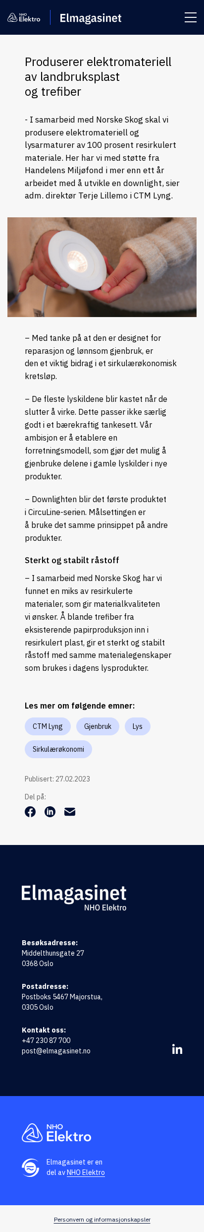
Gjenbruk (97, 726)
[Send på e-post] (69, 814)
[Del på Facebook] (31, 814)
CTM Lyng (48, 726)
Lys (138, 726)
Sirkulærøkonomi (58, 749)
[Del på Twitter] (51, 814)
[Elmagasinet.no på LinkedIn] (177, 1049)
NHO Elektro (86, 1172)
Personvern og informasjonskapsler (102, 1219)
